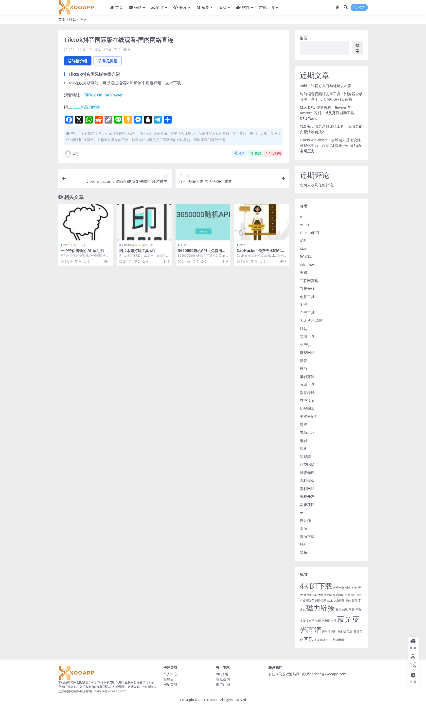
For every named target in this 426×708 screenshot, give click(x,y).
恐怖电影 (320, 600)
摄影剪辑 (307, 376)
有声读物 (307, 400)
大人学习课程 (311, 320)
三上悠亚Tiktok (86, 107)
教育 (354, 600)
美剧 (318, 620)
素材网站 (307, 488)
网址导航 (170, 684)
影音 (160, 7)
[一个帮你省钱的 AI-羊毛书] (85, 222)
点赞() (276, 153)
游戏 (303, 424)
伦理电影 (338, 587)
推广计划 (223, 684)
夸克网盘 (338, 595)
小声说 (305, 344)
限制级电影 (345, 631)
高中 (328, 640)
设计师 (305, 520)
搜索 (303, 37)
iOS (303, 240)
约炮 (345, 609)
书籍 (303, 272)
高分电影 (338, 640)
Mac (303, 248)
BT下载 (320, 586)
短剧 (205, 7)
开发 (183, 7)
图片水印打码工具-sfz (137, 250)
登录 (361, 7)
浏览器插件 (309, 416)
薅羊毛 (326, 631)
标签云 (168, 679)
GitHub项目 (130, 245)
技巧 (303, 368)
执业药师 (339, 600)
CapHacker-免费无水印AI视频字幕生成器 (260, 252)
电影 (303, 440)
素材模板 (307, 480)
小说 (302, 600)
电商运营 (307, 432)
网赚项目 (307, 504)
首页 (119, 7)
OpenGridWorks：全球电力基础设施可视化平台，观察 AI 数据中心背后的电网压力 (330, 145)
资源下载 (307, 536)
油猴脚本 (307, 408)
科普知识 (307, 472)
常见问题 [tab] (110, 60)
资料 (334, 631)
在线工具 (307, 312)
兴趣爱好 (307, 288)
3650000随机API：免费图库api (202, 252)
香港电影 (319, 640)
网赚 (352, 609)
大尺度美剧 (325, 595)
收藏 (258, 153)
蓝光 (344, 619)
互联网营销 (309, 280)
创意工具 (307, 296)
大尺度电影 (310, 595)
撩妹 (348, 600)
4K (304, 586)
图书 (303, 304)
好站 (138, 7)
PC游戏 (306, 256)
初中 (354, 587)
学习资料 (356, 595)
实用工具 (79, 245)
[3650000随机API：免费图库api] (203, 222)
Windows (308, 264)
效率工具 (307, 384)
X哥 (76, 153)
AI (301, 216)
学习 (347, 595)
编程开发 (307, 496)
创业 (348, 587)
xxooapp (212, 700)
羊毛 (303, 512)
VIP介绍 (222, 674)
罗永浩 (310, 620)
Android (307, 224)
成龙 (330, 600)
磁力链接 (320, 608)
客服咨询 (223, 679)
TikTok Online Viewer (103, 95)
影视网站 (307, 352)
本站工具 (267, 7)
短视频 (305, 456)
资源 (223, 7)
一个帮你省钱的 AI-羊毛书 (82, 250)
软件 (246, 7)
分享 (241, 153)
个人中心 (170, 674)
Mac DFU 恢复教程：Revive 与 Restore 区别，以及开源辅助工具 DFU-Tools (327, 113)
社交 (338, 609)
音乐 (303, 552)
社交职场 (307, 464)
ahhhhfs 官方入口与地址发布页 (326, 85)
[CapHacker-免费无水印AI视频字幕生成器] (261, 222)
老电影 (326, 620)
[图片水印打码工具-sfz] (144, 222)
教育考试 (307, 392)
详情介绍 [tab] (79, 60)
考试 (333, 620)
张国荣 (310, 600)
